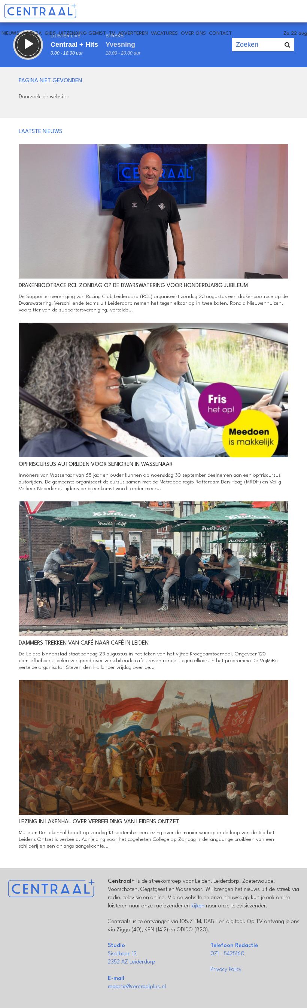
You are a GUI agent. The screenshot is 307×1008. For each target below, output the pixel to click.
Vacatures (164, 33)
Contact (220, 33)
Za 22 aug (295, 33)
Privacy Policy (225, 969)
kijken (197, 906)
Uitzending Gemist (82, 33)
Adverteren (133, 33)
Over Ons (193, 33)
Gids (50, 33)
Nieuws (10, 33)
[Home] (40, 11)
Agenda (32, 33)
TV (112, 33)
